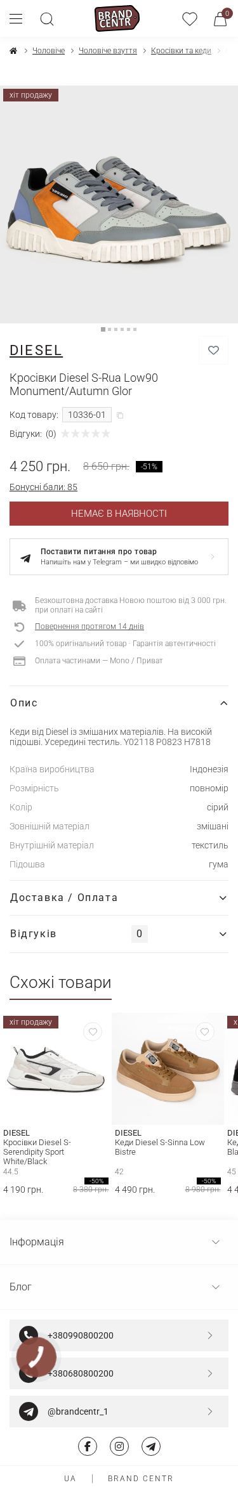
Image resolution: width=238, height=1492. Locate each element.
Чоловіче (48, 50)
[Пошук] (47, 18)
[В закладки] (213, 350)
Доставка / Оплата (64, 898)
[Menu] (21, 18)
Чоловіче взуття (108, 50)
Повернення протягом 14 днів (89, 626)
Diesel (36, 350)
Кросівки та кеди (181, 50)
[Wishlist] (92, 1031)
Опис (23, 703)
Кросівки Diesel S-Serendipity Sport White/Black (37, 1152)
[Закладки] (189, 18)
